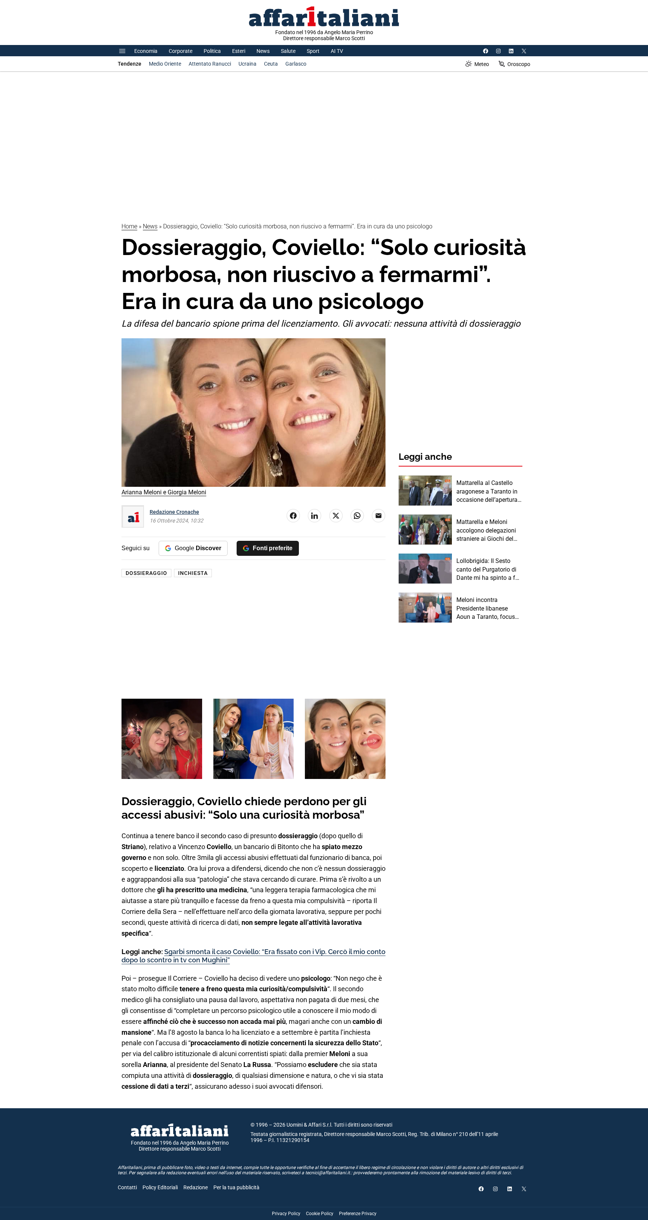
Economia (146, 51)
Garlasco (295, 64)
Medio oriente (165, 64)
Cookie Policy (319, 1213)
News (263, 51)
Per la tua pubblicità (236, 1187)
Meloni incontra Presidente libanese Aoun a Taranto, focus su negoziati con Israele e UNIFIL (487, 608)
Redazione (195, 1187)
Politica (212, 51)
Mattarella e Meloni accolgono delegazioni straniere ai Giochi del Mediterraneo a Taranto (487, 530)
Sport (313, 51)
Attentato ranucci (210, 64)
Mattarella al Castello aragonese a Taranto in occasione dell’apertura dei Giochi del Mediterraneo (487, 491)
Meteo (481, 64)
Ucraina (247, 64)
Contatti (127, 1187)
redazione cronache (174, 512)
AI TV (337, 51)
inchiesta (193, 573)
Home (129, 226)
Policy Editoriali (160, 1187)
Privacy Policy (286, 1213)
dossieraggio (146, 573)
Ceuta (271, 64)
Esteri (238, 51)
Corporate (180, 51)
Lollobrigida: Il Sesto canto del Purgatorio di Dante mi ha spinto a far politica (488, 569)
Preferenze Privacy (357, 1213)
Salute (288, 51)
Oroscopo (518, 64)
